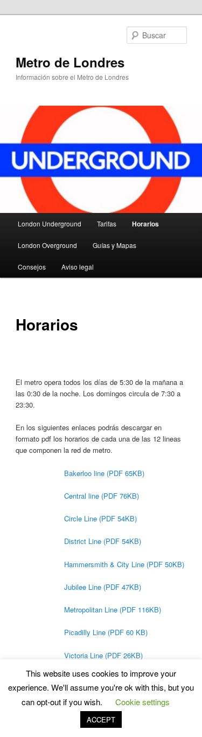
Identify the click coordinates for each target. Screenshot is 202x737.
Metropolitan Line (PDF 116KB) (112, 609)
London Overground (47, 245)
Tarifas (106, 223)
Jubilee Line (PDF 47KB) (102, 587)
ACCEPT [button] (101, 719)
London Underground (49, 223)
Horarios (145, 224)
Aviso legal (77, 266)
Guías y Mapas (114, 245)
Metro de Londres (70, 62)
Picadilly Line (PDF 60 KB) (106, 632)
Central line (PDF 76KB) (101, 496)
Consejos (32, 266)
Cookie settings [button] (142, 701)
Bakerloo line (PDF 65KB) (104, 473)
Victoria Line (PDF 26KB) (103, 655)
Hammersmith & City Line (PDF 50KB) (124, 564)
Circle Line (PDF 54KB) (100, 518)
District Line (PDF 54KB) (102, 541)
